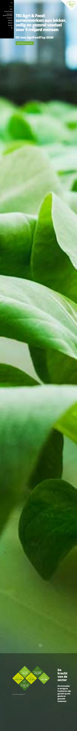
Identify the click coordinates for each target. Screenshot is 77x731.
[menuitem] (7, 2)
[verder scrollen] (40, 645)
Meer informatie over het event (24, 43)
